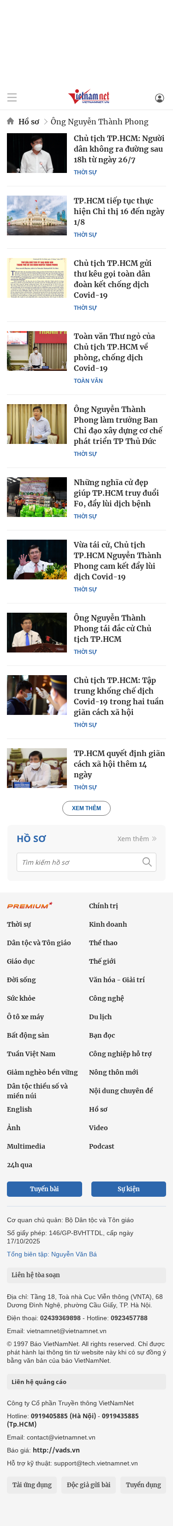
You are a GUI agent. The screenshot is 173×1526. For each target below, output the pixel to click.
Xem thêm (86, 808)
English (19, 1109)
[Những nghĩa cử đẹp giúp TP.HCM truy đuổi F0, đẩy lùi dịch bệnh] (37, 497)
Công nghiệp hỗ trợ (120, 1054)
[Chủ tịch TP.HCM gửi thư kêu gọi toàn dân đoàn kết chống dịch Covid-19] (37, 278)
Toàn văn (88, 381)
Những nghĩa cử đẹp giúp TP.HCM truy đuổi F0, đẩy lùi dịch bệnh (116, 493)
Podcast (101, 1146)
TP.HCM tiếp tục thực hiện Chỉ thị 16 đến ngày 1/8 (119, 211)
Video (98, 1128)
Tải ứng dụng (32, 1485)
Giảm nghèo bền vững (42, 1072)
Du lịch (100, 1017)
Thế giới (102, 961)
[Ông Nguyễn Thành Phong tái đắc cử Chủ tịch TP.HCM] (37, 632)
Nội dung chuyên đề (121, 1091)
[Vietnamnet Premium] (30, 910)
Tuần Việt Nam (31, 1054)
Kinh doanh (108, 924)
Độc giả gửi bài (89, 1485)
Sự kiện (129, 1189)
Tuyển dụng (143, 1485)
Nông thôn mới (113, 1072)
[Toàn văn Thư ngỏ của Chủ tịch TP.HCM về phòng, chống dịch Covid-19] (37, 351)
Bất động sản (28, 1035)
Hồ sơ (28, 121)
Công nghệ (106, 998)
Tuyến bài (44, 1189)
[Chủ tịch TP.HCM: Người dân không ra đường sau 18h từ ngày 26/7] (37, 153)
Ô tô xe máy (25, 1017)
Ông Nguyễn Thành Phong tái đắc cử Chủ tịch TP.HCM (112, 628)
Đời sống (21, 980)
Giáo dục (21, 961)
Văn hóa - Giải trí (117, 980)
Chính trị (103, 906)
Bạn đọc (102, 1035)
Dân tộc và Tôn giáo (39, 943)
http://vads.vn (56, 1450)
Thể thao (103, 943)
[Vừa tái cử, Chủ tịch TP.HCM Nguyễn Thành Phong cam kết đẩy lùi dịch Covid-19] (37, 559)
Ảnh (13, 1128)
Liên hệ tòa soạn (36, 1275)
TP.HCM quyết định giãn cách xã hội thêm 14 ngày (119, 764)
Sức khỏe (21, 998)
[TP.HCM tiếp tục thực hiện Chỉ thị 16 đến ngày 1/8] (37, 215)
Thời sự (85, 172)
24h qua (19, 1165)
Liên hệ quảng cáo (39, 1382)
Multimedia (26, 1146)
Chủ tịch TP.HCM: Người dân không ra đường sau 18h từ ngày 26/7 (119, 149)
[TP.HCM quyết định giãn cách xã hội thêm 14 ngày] (37, 768)
